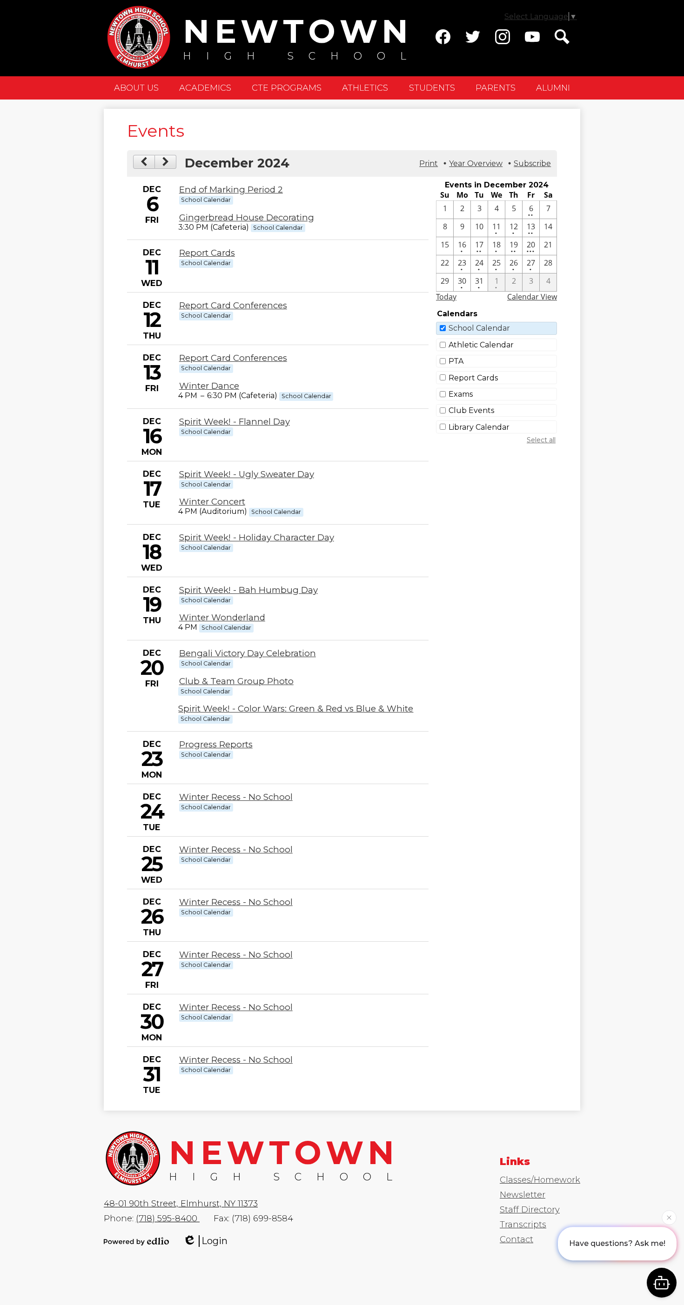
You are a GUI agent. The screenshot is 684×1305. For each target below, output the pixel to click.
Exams (461, 394)
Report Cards (207, 252)
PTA (456, 361)
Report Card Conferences (233, 305)
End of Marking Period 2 (231, 189)
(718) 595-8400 (168, 1218)
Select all (541, 440)
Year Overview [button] (476, 163)
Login (214, 1240)
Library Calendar (479, 427)
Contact (516, 1239)
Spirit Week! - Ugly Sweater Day (246, 474)
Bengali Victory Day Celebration (247, 653)
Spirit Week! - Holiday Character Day (256, 537)
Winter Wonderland (222, 617)
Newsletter (522, 1195)
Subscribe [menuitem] (532, 163)
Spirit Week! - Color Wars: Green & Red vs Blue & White (295, 708)
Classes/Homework (540, 1180)
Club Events (471, 410)
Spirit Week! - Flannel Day (234, 421)
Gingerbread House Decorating (246, 217)
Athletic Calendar (481, 344)
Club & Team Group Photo (236, 681)
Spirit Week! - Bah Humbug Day (248, 590)
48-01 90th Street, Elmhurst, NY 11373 (181, 1203)
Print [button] (428, 163)
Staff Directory (530, 1210)
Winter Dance (209, 385)
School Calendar (479, 328)
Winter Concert (212, 501)
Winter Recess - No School (236, 797)
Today (446, 297)
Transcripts (523, 1224)
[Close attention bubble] (669, 1218)
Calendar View (532, 297)
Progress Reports (216, 744)
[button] (136, 88)
